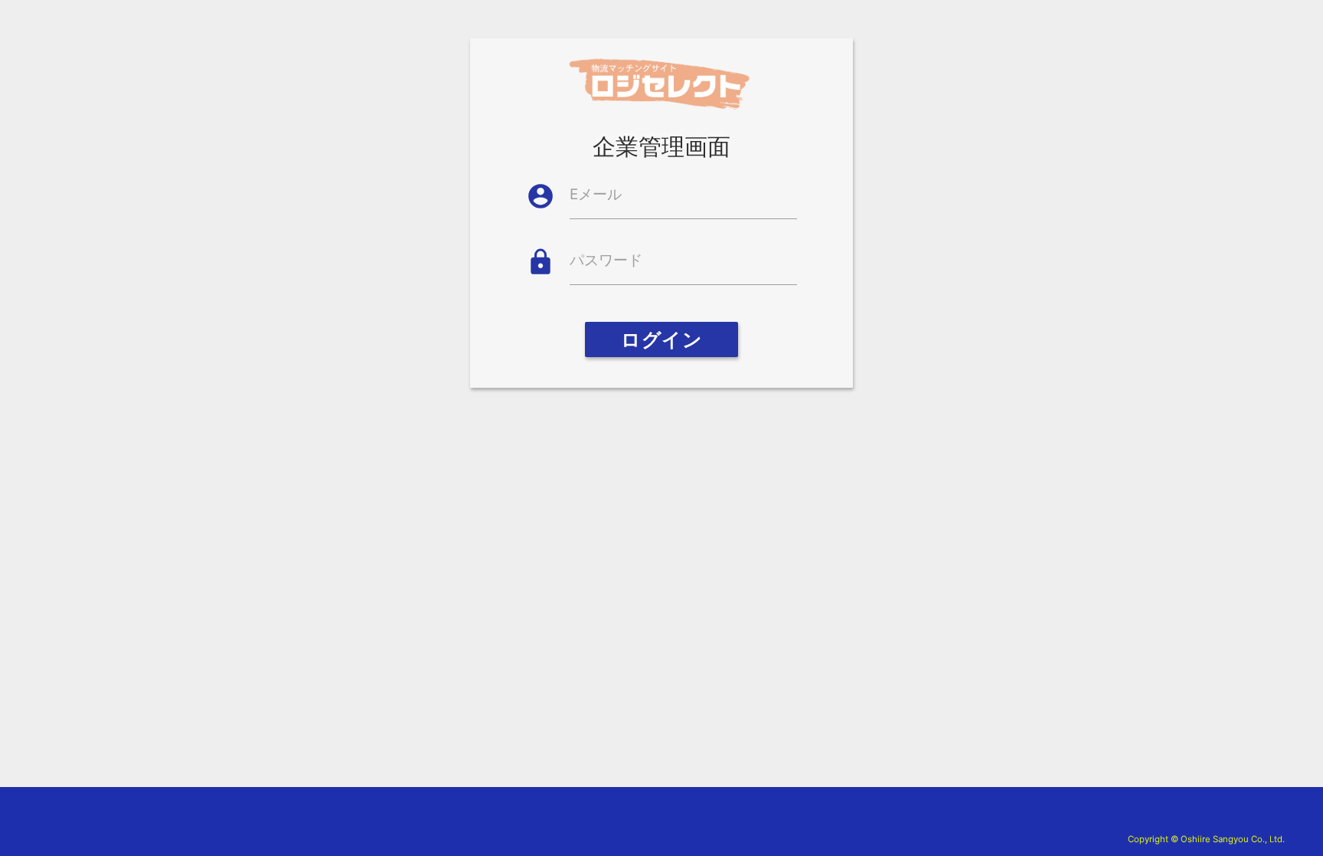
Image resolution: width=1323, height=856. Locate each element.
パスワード (606, 260)
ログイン (661, 339)
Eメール (596, 194)
